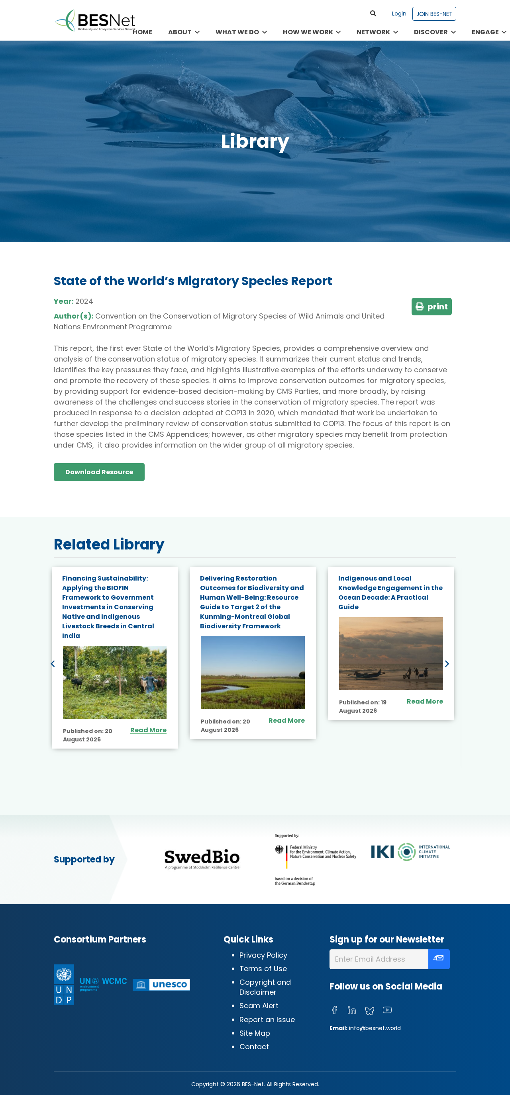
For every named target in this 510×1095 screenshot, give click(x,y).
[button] (373, 13)
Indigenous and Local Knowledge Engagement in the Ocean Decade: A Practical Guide (252, 593)
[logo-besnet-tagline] (95, 20)
